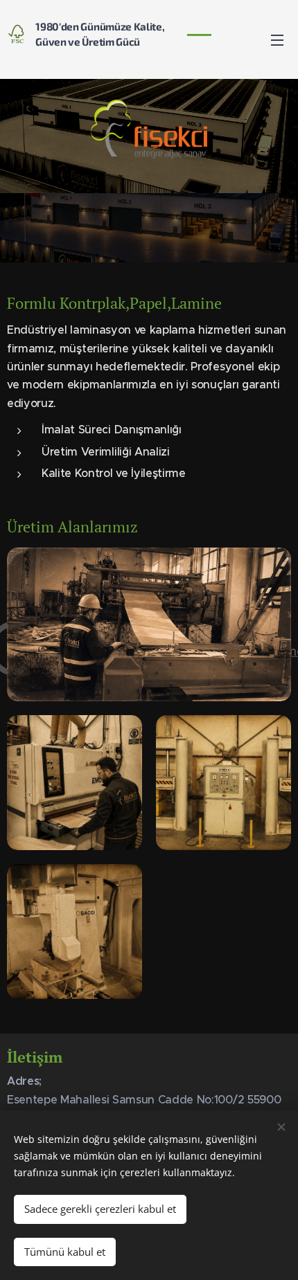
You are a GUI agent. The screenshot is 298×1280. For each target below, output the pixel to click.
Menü (277, 39)
